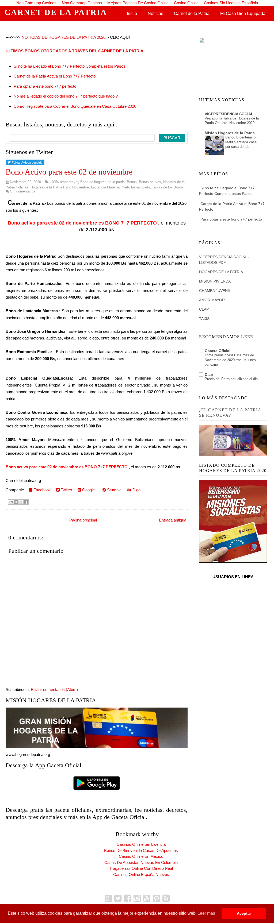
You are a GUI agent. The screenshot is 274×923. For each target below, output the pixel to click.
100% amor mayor (64, 182)
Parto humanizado (136, 187)
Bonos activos (150, 182)
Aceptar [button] (244, 913)
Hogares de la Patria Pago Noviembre (60, 187)
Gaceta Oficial (217, 351)
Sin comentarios (22, 191)
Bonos (132, 182)
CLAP (204, 309)
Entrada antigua (172, 520)
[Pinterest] (156, 898)
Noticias (155, 13)
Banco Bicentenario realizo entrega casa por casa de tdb (241, 142)
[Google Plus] (108, 898)
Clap (209, 374)
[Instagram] (137, 898)
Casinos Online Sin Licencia (141, 844)
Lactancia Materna (105, 187)
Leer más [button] (206, 913)
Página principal (83, 520)
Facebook (41, 490)
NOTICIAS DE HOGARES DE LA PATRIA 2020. (64, 37)
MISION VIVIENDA (215, 281)
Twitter (66, 490)
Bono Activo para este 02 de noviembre (69, 171)
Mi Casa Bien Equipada (242, 13)
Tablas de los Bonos (168, 187)
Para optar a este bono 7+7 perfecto (45, 86)
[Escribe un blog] (15, 502)
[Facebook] (127, 898)
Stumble (113, 490)
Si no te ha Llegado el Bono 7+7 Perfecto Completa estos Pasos (69, 66)
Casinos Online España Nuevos (141, 874)
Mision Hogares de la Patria (230, 133)
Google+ (89, 490)
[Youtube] (146, 898)
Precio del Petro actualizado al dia (231, 379)
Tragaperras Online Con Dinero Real (141, 868)
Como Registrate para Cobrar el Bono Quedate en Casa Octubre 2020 (75, 106)
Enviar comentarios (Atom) (54, 689)
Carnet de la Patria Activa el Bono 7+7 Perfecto (55, 76)
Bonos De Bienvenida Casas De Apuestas (141, 850)
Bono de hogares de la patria (102, 182)
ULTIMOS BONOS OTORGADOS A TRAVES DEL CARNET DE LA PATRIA (74, 51)
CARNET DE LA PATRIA (56, 12)
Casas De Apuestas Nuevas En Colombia (141, 862)
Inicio (132, 13)
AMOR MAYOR (212, 300)
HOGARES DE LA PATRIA (221, 272)
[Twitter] (117, 898)
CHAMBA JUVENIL (215, 290)
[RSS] (166, 898)
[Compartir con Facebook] (26, 502)
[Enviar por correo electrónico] (10, 502)
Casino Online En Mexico (141, 856)
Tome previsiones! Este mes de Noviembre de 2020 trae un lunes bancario (230, 359)
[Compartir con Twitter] (21, 502)
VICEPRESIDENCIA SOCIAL (229, 114)
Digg (135, 490)
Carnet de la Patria (192, 13)
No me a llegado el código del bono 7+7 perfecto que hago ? (66, 96)
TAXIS (204, 318)
